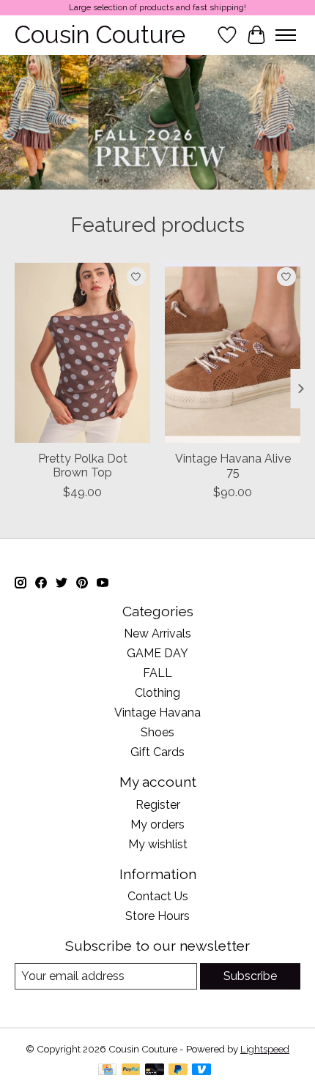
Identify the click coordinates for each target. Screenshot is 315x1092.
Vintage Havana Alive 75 (233, 465)
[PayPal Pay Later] (178, 1070)
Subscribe (250, 976)
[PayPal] (131, 1070)
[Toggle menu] (285, 35)
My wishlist (158, 844)
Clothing (157, 693)
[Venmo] (201, 1070)
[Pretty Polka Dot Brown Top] (82, 353)
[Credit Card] (107, 1070)
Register (158, 805)
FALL (157, 673)
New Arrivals (157, 633)
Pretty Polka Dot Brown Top (82, 465)
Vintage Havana (157, 712)
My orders (157, 824)
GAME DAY (157, 653)
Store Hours (157, 916)
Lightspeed (264, 1049)
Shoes (157, 732)
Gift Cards (157, 752)
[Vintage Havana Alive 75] (232, 353)
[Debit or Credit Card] (154, 1070)
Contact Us (157, 896)
